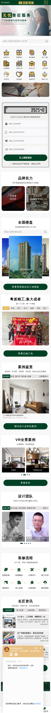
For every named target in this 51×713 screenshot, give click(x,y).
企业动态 (8, 610)
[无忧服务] (25, 6)
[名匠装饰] (26, 2)
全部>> (45, 508)
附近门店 (45, 79)
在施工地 (19, 68)
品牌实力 (6, 57)
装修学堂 (32, 79)
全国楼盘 (6, 68)
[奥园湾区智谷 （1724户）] (25, 237)
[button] (22, 33)
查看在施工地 (25, 353)
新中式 (17, 376)
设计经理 (22, 508)
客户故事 (19, 610)
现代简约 (6, 376)
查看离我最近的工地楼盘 (25, 287)
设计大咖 (45, 57)
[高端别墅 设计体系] (13, 187)
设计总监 (14, 508)
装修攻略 (31, 610)
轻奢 (29, 376)
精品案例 (32, 57)
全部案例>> (43, 376)
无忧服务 (19, 79)
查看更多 (25, 483)
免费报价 (19, 57)
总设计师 (6, 508)
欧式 (12, 376)
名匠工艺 (32, 68)
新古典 (24, 376)
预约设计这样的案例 (25, 426)
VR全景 (6, 79)
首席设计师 (31, 508)
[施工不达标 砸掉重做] (37, 187)
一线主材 (45, 68)
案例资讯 (42, 610)
